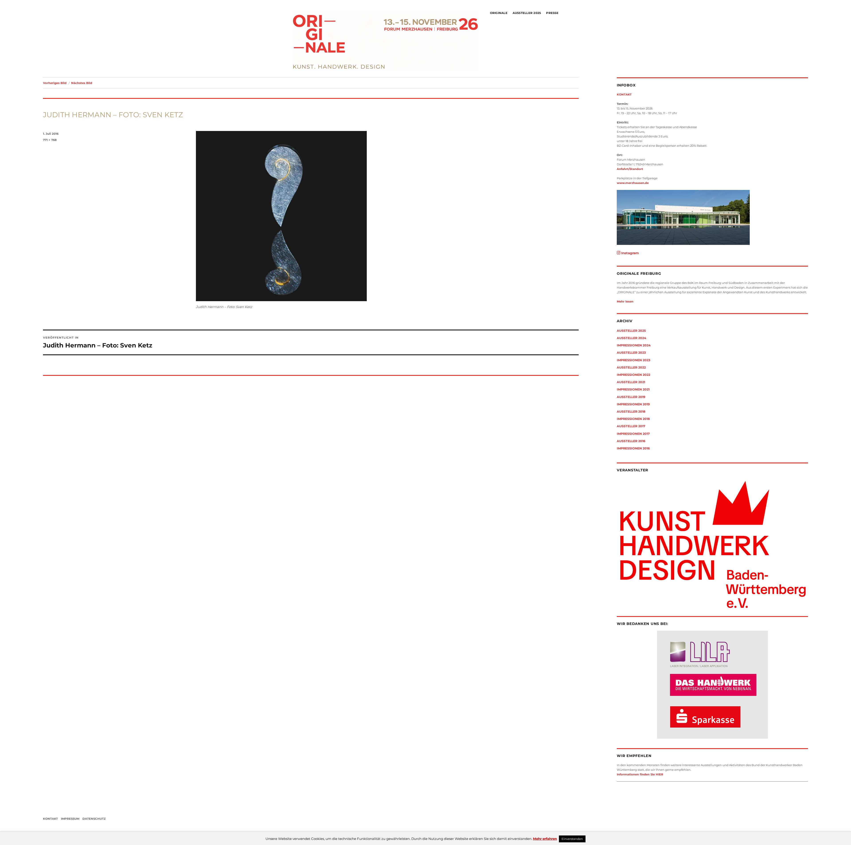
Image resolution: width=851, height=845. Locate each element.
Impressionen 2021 (633, 389)
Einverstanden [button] (572, 839)
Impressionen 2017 (633, 434)
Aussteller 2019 (631, 397)
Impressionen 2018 (633, 419)
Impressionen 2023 (633, 360)
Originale (498, 13)
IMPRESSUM (70, 818)
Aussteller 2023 (631, 353)
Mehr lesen (625, 301)
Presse (552, 13)
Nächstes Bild (81, 83)
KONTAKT (624, 94)
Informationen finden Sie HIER (640, 774)
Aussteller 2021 (631, 382)
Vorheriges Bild (54, 83)
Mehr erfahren (545, 839)
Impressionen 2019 (633, 404)
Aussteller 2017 (631, 426)
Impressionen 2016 (633, 448)
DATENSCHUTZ (94, 818)
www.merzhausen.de (633, 183)
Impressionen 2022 (633, 375)
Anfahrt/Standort (630, 169)
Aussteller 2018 (631, 412)
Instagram (629, 253)
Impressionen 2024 (634, 345)
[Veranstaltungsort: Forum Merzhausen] (712, 217)
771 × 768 (50, 140)
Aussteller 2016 (631, 441)
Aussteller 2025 (527, 13)
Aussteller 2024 (631, 338)
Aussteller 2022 (631, 367)
